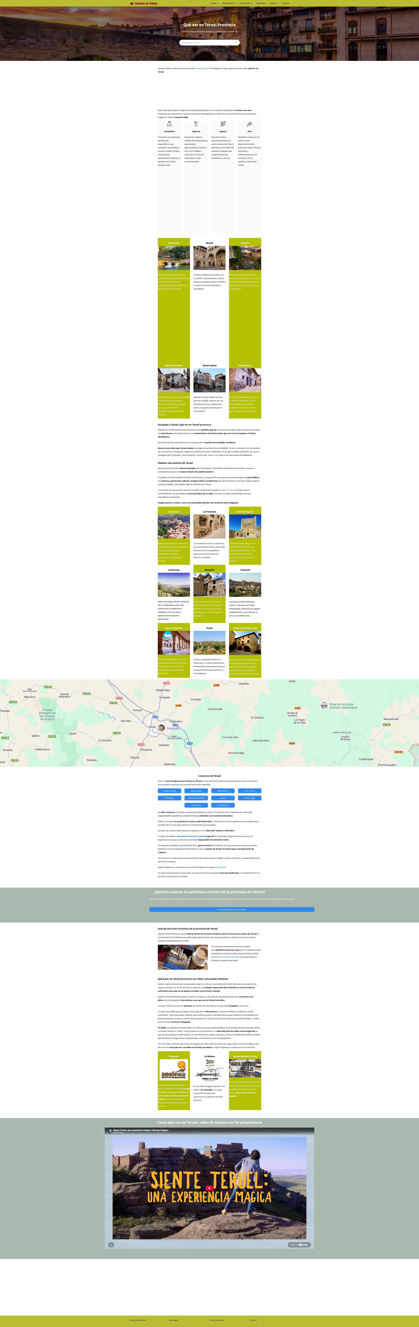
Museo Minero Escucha (245, 1056)
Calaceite (245, 569)
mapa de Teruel (228, 490)
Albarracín (173, 511)
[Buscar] (235, 42)
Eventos (272, 3)
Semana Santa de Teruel (191, 836)
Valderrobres (245, 365)
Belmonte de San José (245, 628)
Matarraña (173, 242)
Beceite (245, 242)
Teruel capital (202, 68)
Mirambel (209, 569)
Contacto (286, 3)
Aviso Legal (173, 1320)
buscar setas (219, 867)
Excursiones (261, 3)
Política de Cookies (217, 1320)
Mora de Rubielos (174, 628)
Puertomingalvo (245, 511)
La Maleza (209, 1056)
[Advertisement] (209, 91)
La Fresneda (209, 511)
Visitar (213, 3)
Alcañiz (209, 242)
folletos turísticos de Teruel (227, 956)
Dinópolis (174, 1056)
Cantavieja (174, 569)
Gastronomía (245, 3)
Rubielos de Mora (174, 365)
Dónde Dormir (228, 3)
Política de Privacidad (137, 1320)
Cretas (209, 628)
